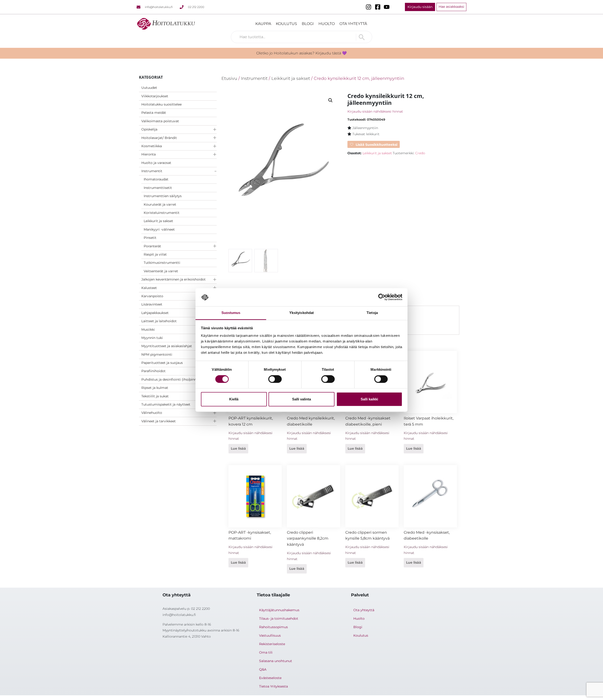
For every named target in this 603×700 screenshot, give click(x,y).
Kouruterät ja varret (160, 204)
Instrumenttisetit (158, 188)
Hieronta (148, 154)
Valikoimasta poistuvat (160, 121)
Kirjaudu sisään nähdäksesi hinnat (375, 111)
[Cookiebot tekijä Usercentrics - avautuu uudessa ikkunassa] (381, 297)
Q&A (262, 669)
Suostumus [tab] (230, 313)
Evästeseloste (270, 678)
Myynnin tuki (152, 338)
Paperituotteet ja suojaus (162, 363)
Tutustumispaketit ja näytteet (165, 404)
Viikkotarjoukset (154, 96)
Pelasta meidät (153, 112)
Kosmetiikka (151, 146)
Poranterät (152, 246)
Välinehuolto (151, 413)
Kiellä (233, 399)
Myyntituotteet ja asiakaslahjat (166, 346)
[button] (330, 100)
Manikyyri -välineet (159, 229)
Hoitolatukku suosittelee (161, 104)
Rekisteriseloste (272, 644)
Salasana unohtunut (275, 661)
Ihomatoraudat (156, 179)
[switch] (275, 379)
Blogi (308, 23)
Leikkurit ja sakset (158, 221)
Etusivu (229, 78)
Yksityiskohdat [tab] (301, 313)
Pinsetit (150, 238)
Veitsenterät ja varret (161, 271)
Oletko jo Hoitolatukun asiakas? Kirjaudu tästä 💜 (301, 53)
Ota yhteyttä (353, 23)
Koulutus (286, 23)
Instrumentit (151, 171)
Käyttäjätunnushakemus (279, 610)
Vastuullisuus (270, 635)
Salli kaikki (369, 399)
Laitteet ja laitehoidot (159, 321)
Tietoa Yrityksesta (273, 686)
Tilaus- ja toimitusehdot (278, 618)
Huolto (326, 23)
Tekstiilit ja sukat (155, 396)
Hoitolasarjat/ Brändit (159, 138)
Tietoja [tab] (372, 313)
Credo (420, 153)
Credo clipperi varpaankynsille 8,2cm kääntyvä (307, 538)
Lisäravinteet (151, 304)
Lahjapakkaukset (155, 313)
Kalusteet (149, 288)
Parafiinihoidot (153, 371)
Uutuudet (149, 87)
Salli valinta (301, 399)
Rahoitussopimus (273, 627)
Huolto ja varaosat (156, 163)
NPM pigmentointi (156, 354)
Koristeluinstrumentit (161, 213)
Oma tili (266, 652)
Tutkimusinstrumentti (162, 262)
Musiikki (148, 329)
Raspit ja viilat (155, 254)
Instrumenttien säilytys (163, 196)
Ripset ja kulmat (154, 388)
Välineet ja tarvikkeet (158, 421)
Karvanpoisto (152, 296)
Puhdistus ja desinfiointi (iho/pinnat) (171, 379)
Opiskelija (149, 129)
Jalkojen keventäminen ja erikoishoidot (173, 279)
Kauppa (263, 23)
